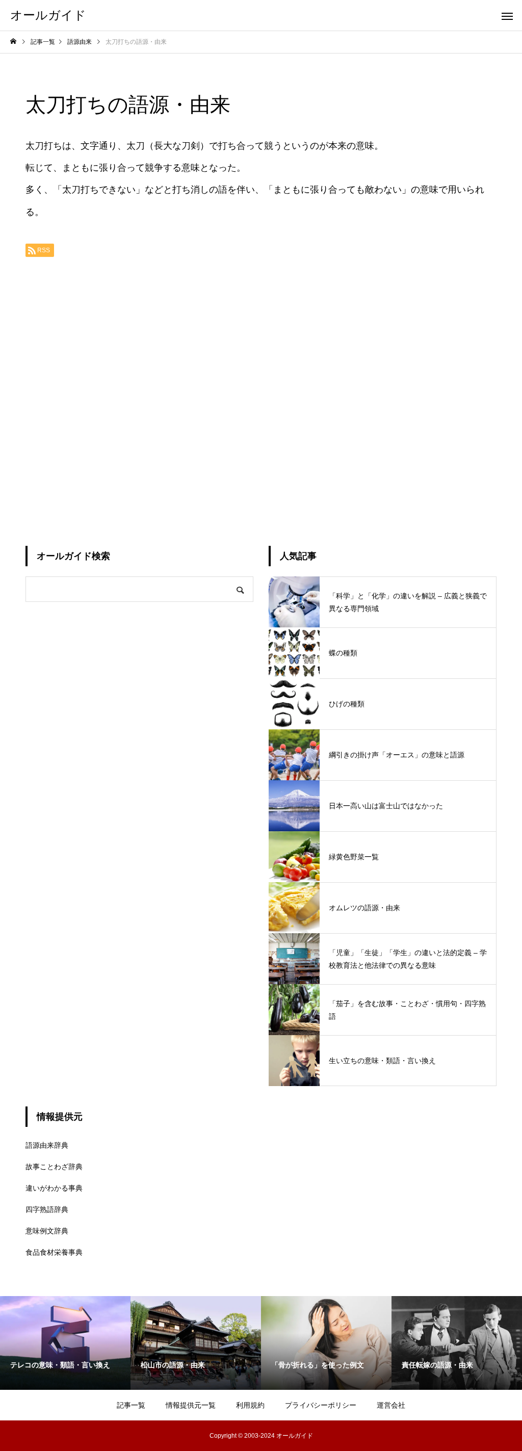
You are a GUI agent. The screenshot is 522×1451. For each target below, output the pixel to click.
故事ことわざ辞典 (54, 1167)
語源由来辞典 (46, 1145)
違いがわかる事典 (54, 1188)
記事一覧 (131, 1405)
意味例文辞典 (46, 1231)
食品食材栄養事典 (54, 1252)
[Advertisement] (261, 397)
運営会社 (391, 1405)
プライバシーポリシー (320, 1405)
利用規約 (250, 1405)
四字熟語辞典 (46, 1209)
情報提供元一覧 (191, 1405)
